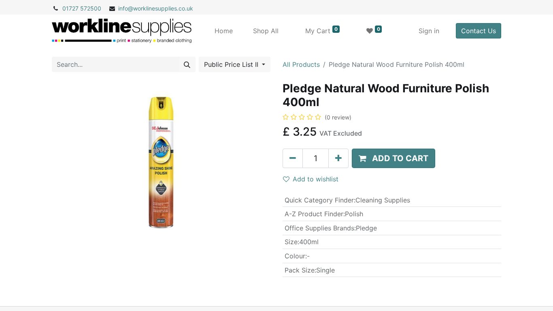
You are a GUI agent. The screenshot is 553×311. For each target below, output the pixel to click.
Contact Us (478, 31)
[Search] (187, 64)
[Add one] (338, 158)
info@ (125, 8)
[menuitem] (223, 30)
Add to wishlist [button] (315, 179)
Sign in (429, 31)
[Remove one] (293, 158)
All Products (301, 64)
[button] (393, 158)
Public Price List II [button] (232, 64)
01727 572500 (81, 8)
